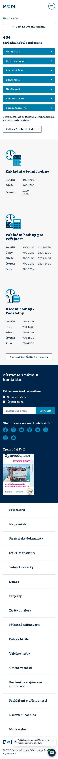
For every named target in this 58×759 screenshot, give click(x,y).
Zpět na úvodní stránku (30, 26)
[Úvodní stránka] (9, 6)
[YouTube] (21, 429)
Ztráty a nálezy (20, 610)
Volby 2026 (13, 51)
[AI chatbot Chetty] (52, 753)
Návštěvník (13, 89)
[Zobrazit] (5, 437)
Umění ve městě (20, 667)
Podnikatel (13, 79)
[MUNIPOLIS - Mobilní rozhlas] (29, 429)
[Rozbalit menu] (51, 6)
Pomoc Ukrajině (16, 107)
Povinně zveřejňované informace (25, 684)
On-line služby (15, 61)
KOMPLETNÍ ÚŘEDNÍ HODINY (29, 356)
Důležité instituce (22, 553)
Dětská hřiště (19, 639)
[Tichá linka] (45, 429)
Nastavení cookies (22, 715)
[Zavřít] (53, 740)
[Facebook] (5, 429)
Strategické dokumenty (26, 538)
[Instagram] (13, 429)
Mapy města (18, 524)
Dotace (14, 581)
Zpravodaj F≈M (15, 98)
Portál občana (14, 70)
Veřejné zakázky (21, 567)
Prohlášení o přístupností (28, 700)
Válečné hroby (19, 653)
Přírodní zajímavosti (24, 624)
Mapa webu (17, 729)
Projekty (15, 596)
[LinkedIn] (37, 429)
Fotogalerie (17, 509)
